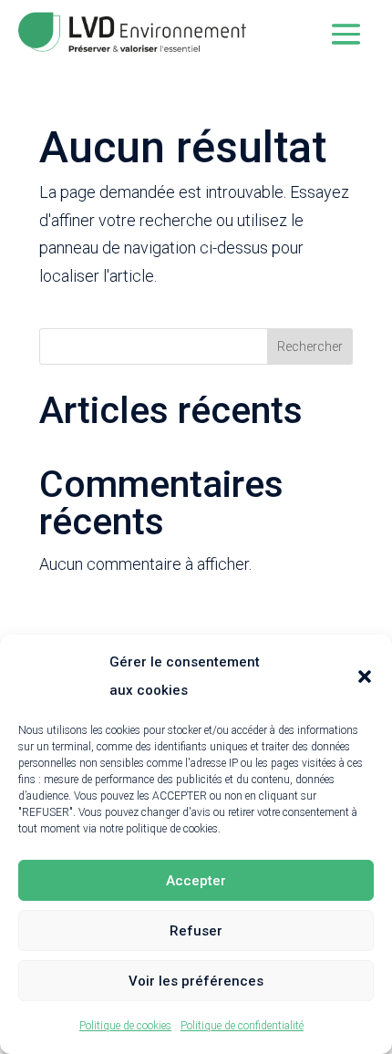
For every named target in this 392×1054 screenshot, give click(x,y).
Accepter (196, 881)
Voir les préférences (196, 981)
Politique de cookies (125, 1025)
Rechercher (310, 346)
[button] (365, 676)
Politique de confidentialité (242, 1025)
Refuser (196, 931)
